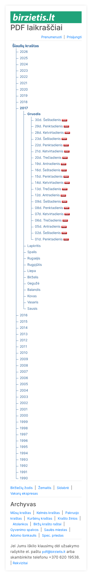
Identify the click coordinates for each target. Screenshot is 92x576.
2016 (24, 315)
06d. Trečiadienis (49, 220)
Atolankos (21, 524)
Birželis (32, 277)
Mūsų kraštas (21, 513)
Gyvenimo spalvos (24, 530)
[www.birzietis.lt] (34, 17)
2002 (24, 403)
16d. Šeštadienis (48, 170)
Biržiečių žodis (21, 488)
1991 (23, 472)
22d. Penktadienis (49, 145)
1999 (24, 422)
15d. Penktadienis (49, 176)
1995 (24, 447)
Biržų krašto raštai (47, 524)
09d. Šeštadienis (48, 201)
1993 (24, 459)
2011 (23, 346)
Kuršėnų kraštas (40, 518)
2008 (24, 365)
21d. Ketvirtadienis (49, 151)
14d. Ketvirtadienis (49, 182)
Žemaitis (45, 488)
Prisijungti (74, 37)
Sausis (32, 308)
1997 (24, 434)
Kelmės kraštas (49, 513)
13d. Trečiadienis (48, 189)
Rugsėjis (33, 258)
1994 (24, 453)
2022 (24, 77)
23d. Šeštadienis (48, 139)
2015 (24, 321)
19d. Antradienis (48, 164)
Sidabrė (63, 488)
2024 (24, 64)
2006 (24, 378)
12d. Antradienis (48, 195)
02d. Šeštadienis (48, 233)
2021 (23, 83)
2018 (24, 102)
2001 (24, 409)
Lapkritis (34, 246)
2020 (24, 89)
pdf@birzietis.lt (53, 552)
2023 (24, 70)
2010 (24, 353)
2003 (24, 397)
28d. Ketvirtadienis (50, 132)
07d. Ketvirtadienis (49, 214)
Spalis (32, 252)
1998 (24, 428)
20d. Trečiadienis (48, 157)
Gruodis (34, 114)
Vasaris (32, 302)
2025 (24, 58)
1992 (24, 465)
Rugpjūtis (34, 265)
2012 (23, 340)
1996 (24, 440)
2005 (24, 384)
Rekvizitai (20, 563)
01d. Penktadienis (49, 239)
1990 (24, 478)
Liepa (31, 271)
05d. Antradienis (48, 226)
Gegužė (33, 283)
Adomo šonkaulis (23, 535)
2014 (24, 328)
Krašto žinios (68, 518)
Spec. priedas (52, 535)
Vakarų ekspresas (24, 493)
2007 (24, 371)
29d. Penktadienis (49, 126)
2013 (24, 334)
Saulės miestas (56, 530)
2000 (24, 415)
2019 (24, 95)
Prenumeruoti (51, 37)
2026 (24, 52)
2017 (24, 108)
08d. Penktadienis (49, 208)
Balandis (33, 290)
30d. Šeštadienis (48, 120)
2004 (24, 390)
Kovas (32, 296)
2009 (24, 359)
